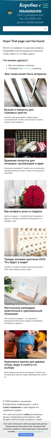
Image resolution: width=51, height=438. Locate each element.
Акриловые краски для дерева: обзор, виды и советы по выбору (24, 364)
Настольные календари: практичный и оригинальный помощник (23, 310)
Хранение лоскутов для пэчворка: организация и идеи (23, 162)
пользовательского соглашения (29, 431)
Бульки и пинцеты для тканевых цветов (19, 111)
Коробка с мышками (30, 7)
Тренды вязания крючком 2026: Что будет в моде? (25, 261)
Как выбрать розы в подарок (23, 211)
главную (27, 68)
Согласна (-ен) (26, 434)
